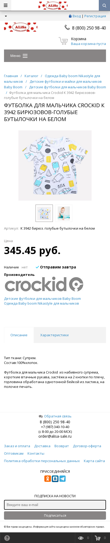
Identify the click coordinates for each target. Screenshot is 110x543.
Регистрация (95, 16)
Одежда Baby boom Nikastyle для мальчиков (41, 303)
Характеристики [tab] (54, 335)
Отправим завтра (57, 267)
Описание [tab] (19, 335)
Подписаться (55, 515)
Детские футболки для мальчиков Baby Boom (42, 298)
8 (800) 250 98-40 (89, 28)
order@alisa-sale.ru (55, 436)
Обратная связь (58, 416)
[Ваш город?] (5, 16)
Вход (77, 16)
